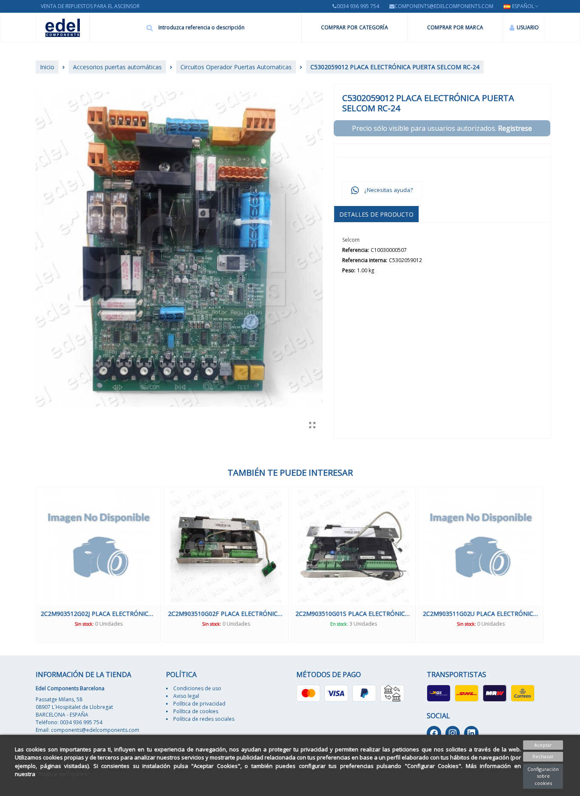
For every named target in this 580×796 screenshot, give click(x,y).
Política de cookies (195, 711)
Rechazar (543, 756)
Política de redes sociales (203, 719)
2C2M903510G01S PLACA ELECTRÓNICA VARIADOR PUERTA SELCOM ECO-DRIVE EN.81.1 (353, 614)
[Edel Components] (62, 28)
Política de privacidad (199, 703)
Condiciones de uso (197, 688)
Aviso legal (186, 696)
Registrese (515, 128)
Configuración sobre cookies (543, 776)
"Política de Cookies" (63, 774)
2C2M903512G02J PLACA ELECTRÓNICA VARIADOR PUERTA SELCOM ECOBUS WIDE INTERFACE (98, 614)
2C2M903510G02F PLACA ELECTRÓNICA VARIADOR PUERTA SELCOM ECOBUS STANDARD (226, 614)
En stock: (339, 624)
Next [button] (550, 564)
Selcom (351, 239)
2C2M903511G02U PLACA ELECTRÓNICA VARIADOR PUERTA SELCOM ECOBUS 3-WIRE (480, 614)
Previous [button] (29, 564)
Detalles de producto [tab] (376, 214)
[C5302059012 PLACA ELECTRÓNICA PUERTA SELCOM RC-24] (312, 424)
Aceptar (543, 745)
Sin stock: (83, 624)
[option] (98, 565)
